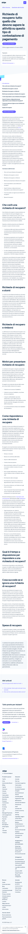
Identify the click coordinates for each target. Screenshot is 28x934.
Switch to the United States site (10, 930)
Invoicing (4, 807)
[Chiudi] (25, 927)
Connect (4, 793)
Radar (3, 821)
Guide (3, 882)
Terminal (4, 830)
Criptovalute (5, 795)
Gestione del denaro (20, 802)
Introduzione (5, 83)
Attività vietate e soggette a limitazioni (6, 897)
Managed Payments (7, 813)
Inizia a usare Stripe (8, 43)
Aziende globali (19, 796)
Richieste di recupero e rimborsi (10, 91)
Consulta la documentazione (10, 758)
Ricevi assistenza (6, 915)
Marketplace (18, 800)
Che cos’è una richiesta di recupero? (11, 86)
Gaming (17, 814)
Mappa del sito (6, 903)
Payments (4, 817)
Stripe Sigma (5, 826)
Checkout (4, 789)
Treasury (4, 832)
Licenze (4, 901)
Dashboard (22, 498)
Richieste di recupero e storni (10, 88)
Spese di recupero (7, 107)
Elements (4, 799)
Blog (3, 886)
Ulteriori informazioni (7, 63)
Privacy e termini (6, 894)
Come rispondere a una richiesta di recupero (14, 96)
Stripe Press (18, 890)
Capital (4, 787)
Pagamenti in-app (19, 798)
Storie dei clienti (6, 884)
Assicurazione (18, 820)
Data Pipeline (5, 797)
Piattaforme (18, 804)
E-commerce (18, 787)
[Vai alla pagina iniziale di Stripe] (4, 771)
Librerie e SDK (18, 871)
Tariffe (4, 779)
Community (5, 888)
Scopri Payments (6, 741)
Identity (4, 805)
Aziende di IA (18, 808)
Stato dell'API (18, 865)
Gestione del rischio (18, 7)
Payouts (4, 819)
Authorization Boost (7, 783)
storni (19, 127)
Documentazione (19, 859)
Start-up (17, 781)
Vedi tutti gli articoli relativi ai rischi (11, 683)
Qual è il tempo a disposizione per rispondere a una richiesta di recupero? (12, 99)
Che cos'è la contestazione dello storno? (14, 692)
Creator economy (19, 810)
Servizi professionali (20, 829)
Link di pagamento (6, 815)
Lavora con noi (18, 886)
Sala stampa (18, 888)
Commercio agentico (20, 783)
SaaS (16, 806)
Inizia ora (5, 722)
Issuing (4, 809)
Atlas (3, 781)
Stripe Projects (19, 873)
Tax (3, 828)
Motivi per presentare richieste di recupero (13, 94)
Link (3, 811)
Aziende (17, 779)
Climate (4, 791)
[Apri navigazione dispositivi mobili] (24, 2)
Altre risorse (6, 7)
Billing (3, 785)
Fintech (17, 812)
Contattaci (14, 722)
